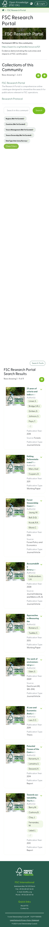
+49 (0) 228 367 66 (27, 894)
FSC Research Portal (13, 83)
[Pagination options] (44, 75)
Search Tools (38, 363)
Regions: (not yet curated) (15, 119)
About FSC (24, 905)
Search (39, 110)
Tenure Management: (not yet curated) (20, 130)
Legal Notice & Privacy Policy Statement (24, 920)
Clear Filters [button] (11, 146)
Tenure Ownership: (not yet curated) (19, 135)
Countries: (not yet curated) (16, 124)
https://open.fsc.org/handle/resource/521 (21, 47)
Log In (43, 4)
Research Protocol (12, 99)
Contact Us (24, 908)
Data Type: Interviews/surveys (17, 141)
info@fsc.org (27, 892)
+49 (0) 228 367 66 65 (26, 889)
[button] (31, 3)
